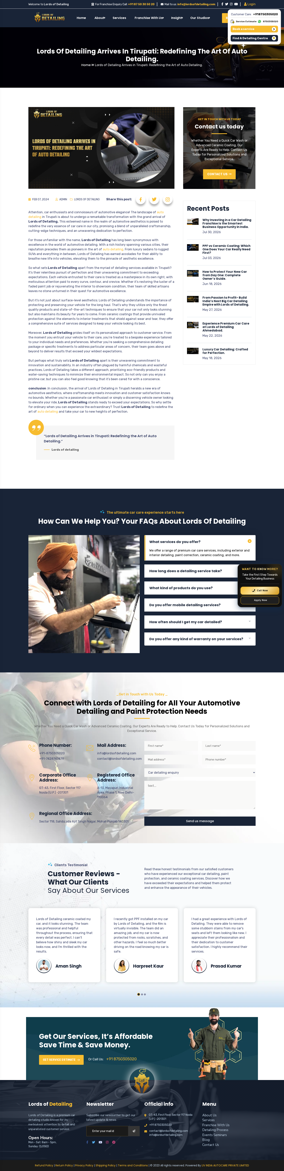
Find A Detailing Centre (250, 38)
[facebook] (222, 4)
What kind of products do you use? (181, 588)
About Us (209, 1115)
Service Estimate (246, 21)
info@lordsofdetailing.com (196, 4)
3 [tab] (145, 994)
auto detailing (113, 249)
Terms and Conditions (133, 1165)
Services (119, 18)
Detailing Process (215, 1130)
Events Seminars (214, 1135)
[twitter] (226, 4)
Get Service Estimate (59, 1059)
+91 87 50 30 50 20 (141, 4)
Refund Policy (44, 1165)
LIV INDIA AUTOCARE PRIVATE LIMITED (225, 1165)
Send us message (200, 821)
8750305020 (270, 21)
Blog (206, 1140)
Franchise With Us (149, 18)
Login (251, 4)
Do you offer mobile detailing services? (185, 604)
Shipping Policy (106, 1165)
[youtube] (236, 4)
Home (81, 18)
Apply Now (260, 600)
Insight (176, 18)
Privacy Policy (84, 1165)
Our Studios (199, 18)
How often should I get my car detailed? (185, 621)
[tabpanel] (64, 945)
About (99, 18)
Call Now (262, 590)
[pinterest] (113, 1142)
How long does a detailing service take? (185, 571)
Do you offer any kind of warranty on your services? (196, 638)
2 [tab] (141, 994)
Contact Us (217, 174)
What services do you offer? (175, 541)
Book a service (243, 29)
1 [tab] (138, 994)
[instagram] (231, 4)
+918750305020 (265, 14)
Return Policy (64, 1165)
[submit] (134, 1131)
